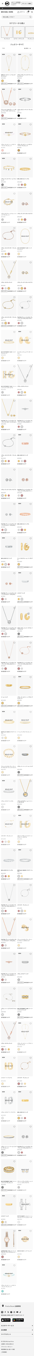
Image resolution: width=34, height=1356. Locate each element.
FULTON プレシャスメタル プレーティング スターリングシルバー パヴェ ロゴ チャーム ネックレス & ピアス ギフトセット (8, 421)
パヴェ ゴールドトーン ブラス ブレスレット (25, 697)
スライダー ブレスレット (7, 835)
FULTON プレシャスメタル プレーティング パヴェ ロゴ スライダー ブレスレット (25, 318)
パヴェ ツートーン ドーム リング (25, 766)
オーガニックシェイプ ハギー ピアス (24, 352)
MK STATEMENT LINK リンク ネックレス (24, 248)
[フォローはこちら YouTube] (17, 1312)
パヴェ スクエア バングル (7, 801)
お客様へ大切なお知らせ (7, 1344)
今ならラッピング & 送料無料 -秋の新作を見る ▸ (17, 8)
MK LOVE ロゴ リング (22, 455)
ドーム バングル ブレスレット (24, 731)
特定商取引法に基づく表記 (8, 1349)
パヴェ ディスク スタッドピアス (24, 213)
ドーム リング (4, 697)
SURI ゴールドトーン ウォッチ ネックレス (8, 75)
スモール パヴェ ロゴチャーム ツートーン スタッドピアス (25, 1182)
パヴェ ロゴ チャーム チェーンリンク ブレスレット (8, 214)
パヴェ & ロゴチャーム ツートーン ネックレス (24, 801)
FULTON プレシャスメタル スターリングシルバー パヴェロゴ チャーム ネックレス (8, 628)
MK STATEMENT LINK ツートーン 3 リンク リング (25, 1009)
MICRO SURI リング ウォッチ (24, 1251)
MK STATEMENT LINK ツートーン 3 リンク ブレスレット (9, 1182)
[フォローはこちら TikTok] (20, 1312)
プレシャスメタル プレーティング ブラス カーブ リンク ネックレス (8, 767)
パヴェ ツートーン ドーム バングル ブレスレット (9, 1147)
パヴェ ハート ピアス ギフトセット (9, 1009)
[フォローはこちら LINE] (2, 1312)
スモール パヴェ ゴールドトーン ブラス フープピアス (24, 836)
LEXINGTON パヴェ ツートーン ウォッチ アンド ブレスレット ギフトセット (9, 1251)
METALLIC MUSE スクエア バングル (9, 732)
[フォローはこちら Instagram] (14, 1312)
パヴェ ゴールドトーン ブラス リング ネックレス (25, 1044)
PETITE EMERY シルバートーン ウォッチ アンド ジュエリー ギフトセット (25, 1216)
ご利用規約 (4, 1352)
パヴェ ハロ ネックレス (6, 282)
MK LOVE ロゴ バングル (23, 178)
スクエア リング (21, 593)
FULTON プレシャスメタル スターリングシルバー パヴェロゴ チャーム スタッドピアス (8, 524)
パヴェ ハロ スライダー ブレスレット (9, 248)
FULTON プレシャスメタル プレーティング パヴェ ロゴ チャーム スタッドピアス (25, 490)
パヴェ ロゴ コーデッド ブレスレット (25, 110)
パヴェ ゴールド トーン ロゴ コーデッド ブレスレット (8, 145)
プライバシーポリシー (6, 1346)
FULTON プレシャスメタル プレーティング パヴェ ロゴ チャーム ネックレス (8, 663)
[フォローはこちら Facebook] (5, 1312)
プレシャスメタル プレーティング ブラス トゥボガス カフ (24, 940)
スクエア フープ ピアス (6, 1077)
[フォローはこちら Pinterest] (11, 1312)
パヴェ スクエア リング (22, 973)
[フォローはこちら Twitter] (8, 1312)
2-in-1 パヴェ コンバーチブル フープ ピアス (24, 628)
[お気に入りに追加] (14, 55)
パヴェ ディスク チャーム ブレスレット (8, 179)
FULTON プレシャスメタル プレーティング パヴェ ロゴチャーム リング (25, 421)
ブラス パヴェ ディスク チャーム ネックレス (25, 75)
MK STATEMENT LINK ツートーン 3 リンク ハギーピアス (9, 387)
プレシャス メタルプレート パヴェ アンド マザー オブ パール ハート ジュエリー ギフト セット (8, 110)
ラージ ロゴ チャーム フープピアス (25, 559)
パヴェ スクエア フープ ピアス (8, 1112)
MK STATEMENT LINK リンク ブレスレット (8, 352)
